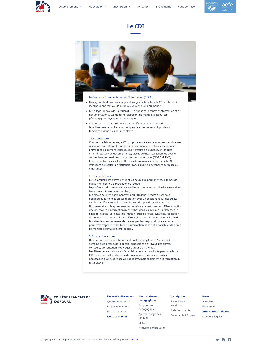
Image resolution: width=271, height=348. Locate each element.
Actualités (144, 6)
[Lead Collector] (43, 6)
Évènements (163, 6)
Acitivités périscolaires (152, 328)
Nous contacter (187, 6)
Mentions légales (212, 316)
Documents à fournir (182, 315)
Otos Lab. (134, 339)
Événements (209, 306)
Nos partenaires (116, 311)
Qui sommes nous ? (118, 301)
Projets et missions (118, 306)
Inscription (177, 296)
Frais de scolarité (180, 310)
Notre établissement (120, 296)
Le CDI (142, 322)
